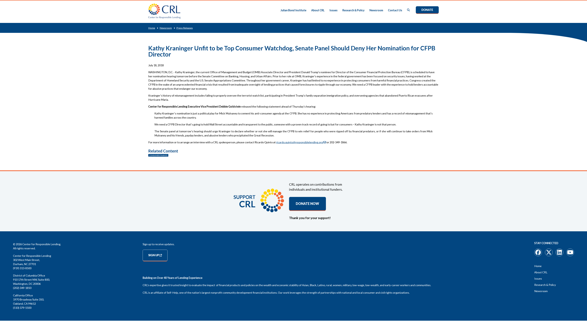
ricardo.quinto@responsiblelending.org (299, 142)
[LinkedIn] (559, 252)
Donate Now (307, 204)
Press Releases (184, 27)
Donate (427, 9)
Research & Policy (353, 10)
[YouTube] (570, 252)
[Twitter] (549, 252)
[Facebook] (538, 252)
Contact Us (395, 10)
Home (151, 27)
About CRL (318, 10)
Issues (333, 10)
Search (408, 10)
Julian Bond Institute (293, 10)
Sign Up (153, 255)
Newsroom (376, 10)
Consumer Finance (158, 155)
